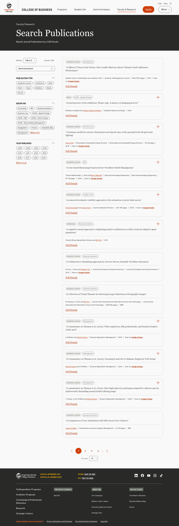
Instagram (155, 475)
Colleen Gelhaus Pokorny (92, 110)
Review (20, 93)
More (164, 9)
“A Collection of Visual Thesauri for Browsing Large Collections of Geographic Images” (106, 294)
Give (165, 3)
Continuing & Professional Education (29, 501)
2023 (45, 148)
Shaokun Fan (85, 269)
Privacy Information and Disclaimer (59, 521)
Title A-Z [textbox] (28, 60)
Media (49, 88)
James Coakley (71, 428)
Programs (62, 9)
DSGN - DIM (22, 118)
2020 (36, 153)
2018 (19, 158)
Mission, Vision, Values (100, 501)
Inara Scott (70, 143)
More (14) (21, 162)
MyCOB (57, 495)
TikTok (161, 475)
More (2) (35, 132)
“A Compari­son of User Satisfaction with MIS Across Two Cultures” (97, 420)
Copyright (104, 521)
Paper (28, 88)
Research (20, 508)
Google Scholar (74, 81)
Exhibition (38, 88)
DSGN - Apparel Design (41, 113)
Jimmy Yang (86, 208)
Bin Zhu (99, 240)
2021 (28, 153)
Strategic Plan (97, 513)
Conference (40, 83)
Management (23, 133)
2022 (20, 153)
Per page (84, 458)
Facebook (142, 475)
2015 (43, 158)
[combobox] (29, 60)
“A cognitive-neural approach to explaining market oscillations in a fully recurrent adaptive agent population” (111, 231)
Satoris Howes (82, 337)
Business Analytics (44, 108)
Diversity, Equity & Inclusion (102, 507)
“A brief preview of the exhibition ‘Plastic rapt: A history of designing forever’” (102, 103)
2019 (44, 153)
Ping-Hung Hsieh (72, 208)
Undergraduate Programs (28, 489)
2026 (20, 148)
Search (171, 3)
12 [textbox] (92, 458)
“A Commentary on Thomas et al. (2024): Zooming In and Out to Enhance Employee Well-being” (111, 359)
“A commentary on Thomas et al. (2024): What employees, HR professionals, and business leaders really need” (111, 328)
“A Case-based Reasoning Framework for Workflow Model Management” (100, 167)
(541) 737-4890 (87, 478)
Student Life (80, 9)
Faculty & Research (126, 9)
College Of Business (37, 10)
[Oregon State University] (9, 7)
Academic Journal (24, 83)
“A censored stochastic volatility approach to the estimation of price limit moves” (104, 200)
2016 (35, 158)
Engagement (22, 128)
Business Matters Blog (137, 501)
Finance (34, 128)
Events (131, 507)
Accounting (22, 108)
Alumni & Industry (101, 9)
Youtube (148, 475)
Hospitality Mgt (47, 128)
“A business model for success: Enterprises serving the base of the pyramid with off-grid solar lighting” (109, 133)
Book (50, 83)
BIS (32, 108)
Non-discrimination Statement (86, 521)
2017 (27, 158)
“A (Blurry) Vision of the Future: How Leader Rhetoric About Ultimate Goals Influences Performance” (107, 69)
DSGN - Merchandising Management (31, 123)
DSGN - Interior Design (39, 118)
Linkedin (136, 475)
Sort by (18, 60)
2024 (36, 148)
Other (20, 88)
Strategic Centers (24, 513)
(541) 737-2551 (90, 474)
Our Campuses (97, 495)
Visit (160, 3)
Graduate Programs (25, 494)
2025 (28, 148)
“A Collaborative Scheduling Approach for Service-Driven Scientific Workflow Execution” (107, 262)
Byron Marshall (96, 175)
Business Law (23, 113)
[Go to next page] (107, 451)
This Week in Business (137, 495)
